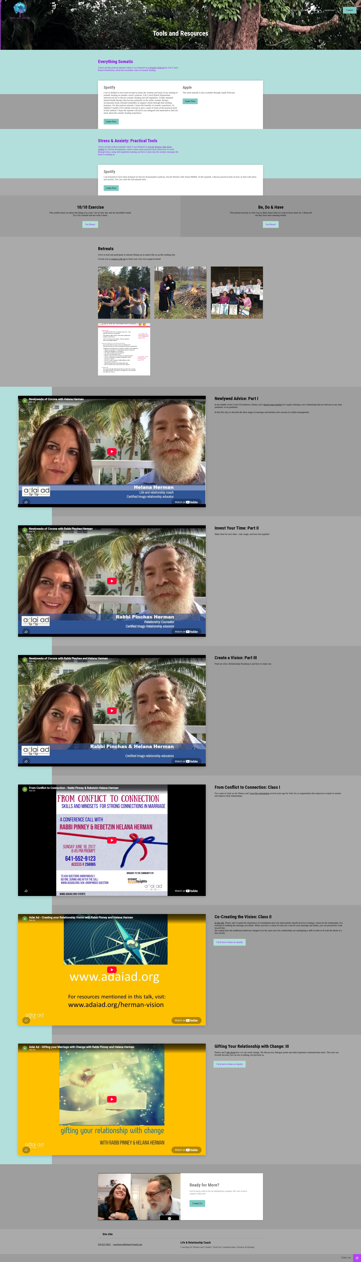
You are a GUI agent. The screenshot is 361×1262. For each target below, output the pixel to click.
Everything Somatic (115, 61)
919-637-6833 (104, 1244)
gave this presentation (259, 793)
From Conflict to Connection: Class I (247, 787)
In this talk (219, 923)
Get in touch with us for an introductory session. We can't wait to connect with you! (218, 1192)
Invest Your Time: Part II (237, 528)
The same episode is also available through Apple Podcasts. (209, 92)
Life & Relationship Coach (195, 1242)
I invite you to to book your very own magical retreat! (129, 259)
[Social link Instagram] (357, 1258)
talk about (230, 1052)
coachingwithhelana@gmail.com (127, 1244)
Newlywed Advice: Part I (236, 398)
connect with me (118, 259)
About (284, 10)
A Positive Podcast (156, 67)
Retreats (106, 248)
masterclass (329, 10)
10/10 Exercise (90, 207)
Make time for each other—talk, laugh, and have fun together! (242, 534)
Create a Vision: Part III (236, 657)
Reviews (305, 10)
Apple (187, 87)
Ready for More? (204, 1185)
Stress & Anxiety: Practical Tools (127, 140)
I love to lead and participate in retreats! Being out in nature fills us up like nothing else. (136, 255)
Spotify (109, 87)
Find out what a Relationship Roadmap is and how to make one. (243, 664)
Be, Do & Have (270, 207)
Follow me (346, 1257)
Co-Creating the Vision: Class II (243, 916)
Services (293, 10)
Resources (316, 10)
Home (275, 10)
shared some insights (272, 404)
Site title (108, 1234)
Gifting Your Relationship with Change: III (252, 1046)
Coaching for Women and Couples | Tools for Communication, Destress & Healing (217, 1247)
